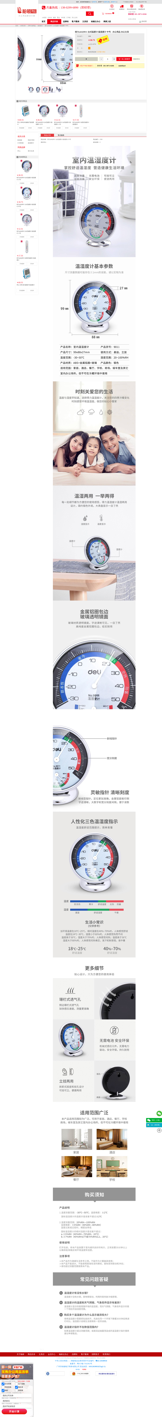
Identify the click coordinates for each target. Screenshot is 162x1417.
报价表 (20, 1387)
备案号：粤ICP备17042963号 (81, 1364)
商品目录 (31, 1354)
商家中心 (114, 2)
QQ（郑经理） (156, 1125)
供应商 (20, 1390)
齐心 (18, 151)
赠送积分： (80, 52)
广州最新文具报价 (128, 2)
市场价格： (80, 44)
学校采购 (8, 1387)
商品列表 (54, 21)
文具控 (85, 21)
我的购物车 (109, 13)
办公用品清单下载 (141, 2)
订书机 (68, 17)
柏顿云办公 (95, 21)
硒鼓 (54, 17)
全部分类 (23, 25)
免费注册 (106, 2)
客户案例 (75, 21)
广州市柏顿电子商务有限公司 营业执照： (81, 1366)
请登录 (94, 2)
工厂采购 (21, 1384)
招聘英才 (95, 1354)
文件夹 (50, 17)
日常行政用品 (32, 25)
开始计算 (14, 1411)
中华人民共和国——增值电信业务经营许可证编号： (81, 1361)
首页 (43, 21)
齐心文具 (74, 17)
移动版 (78, 1369)
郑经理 (144, 21)
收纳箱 (19, 140)
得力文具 (31, 151)
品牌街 (66, 21)
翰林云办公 (63, 1354)
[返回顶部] (159, 1130)
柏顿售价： (80, 40)
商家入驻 (107, 21)
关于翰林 (20, 1354)
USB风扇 (20, 143)
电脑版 (84, 1369)
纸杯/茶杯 (31, 140)
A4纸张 (44, 17)
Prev (20, 58)
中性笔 (63, 17)
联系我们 (106, 1354)
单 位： (80, 48)
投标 (6, 1390)
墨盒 (58, 17)
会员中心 (51, 1354)
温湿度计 (40, 25)
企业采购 (8, 1384)
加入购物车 (125, 59)
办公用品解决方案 (27, 16)
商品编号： (80, 36)
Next (70, 58)
